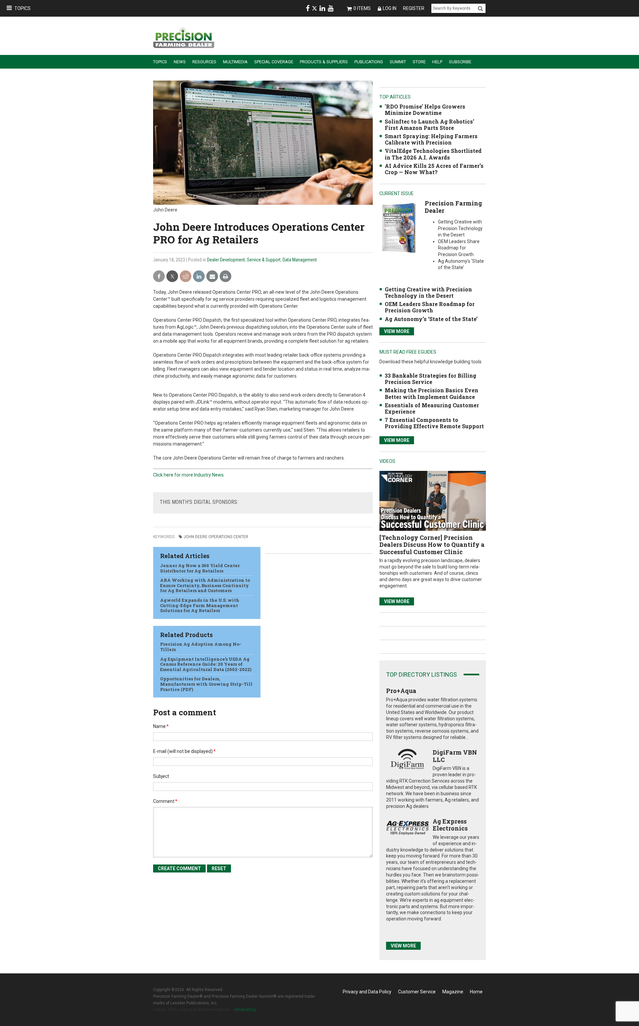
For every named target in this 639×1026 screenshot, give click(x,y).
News (180, 61)
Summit (398, 61)
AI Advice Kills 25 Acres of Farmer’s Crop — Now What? (434, 168)
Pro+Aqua (401, 691)
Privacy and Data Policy (367, 991)
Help (437, 61)
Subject (161, 776)
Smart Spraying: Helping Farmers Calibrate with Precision (431, 139)
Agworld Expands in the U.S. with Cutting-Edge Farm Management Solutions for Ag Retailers (199, 605)
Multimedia (235, 61)
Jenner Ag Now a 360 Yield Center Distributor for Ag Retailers (200, 568)
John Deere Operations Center (215, 536)
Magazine (452, 991)
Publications (368, 61)
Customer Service (417, 991)
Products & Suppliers (324, 61)
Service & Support (264, 259)
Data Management (300, 259)
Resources (204, 61)
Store (419, 61)
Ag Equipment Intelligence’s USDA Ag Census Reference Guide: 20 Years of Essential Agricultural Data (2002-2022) (205, 664)
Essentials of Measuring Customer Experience (432, 408)
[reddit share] (185, 276)
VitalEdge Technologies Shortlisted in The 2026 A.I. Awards (433, 154)
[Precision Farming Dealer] (398, 227)
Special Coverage (273, 61)
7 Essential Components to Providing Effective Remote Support (434, 423)
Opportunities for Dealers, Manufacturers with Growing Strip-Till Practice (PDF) (206, 684)
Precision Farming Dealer (453, 206)
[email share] (212, 276)
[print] (225, 276)
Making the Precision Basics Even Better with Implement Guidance (431, 393)
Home (476, 991)
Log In (389, 8)
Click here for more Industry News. (189, 475)
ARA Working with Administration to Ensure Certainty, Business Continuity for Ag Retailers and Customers (205, 585)
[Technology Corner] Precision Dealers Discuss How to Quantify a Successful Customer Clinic (432, 544)
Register (413, 8)
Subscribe (460, 61)
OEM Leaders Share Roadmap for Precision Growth (430, 307)
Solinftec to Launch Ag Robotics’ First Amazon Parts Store (429, 124)
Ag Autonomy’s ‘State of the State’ (431, 318)
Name (161, 726)
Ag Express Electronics (450, 825)
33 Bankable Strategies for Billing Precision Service (430, 378)
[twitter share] (172, 276)
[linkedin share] (199, 276)
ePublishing (245, 1009)
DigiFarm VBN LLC (455, 756)
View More (396, 331)
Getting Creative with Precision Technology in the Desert (428, 292)
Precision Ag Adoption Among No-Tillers (200, 646)
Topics (22, 8)
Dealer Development (226, 259)
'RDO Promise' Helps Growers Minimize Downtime (425, 109)
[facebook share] (159, 276)
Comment (165, 801)
